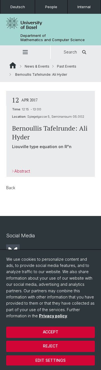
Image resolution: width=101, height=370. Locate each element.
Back (10, 187)
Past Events (66, 66)
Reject (50, 346)
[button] (25, 52)
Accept (50, 331)
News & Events (37, 66)
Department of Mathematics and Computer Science (52, 38)
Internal (84, 7)
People (51, 7)
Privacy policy (53, 315)
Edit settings (50, 360)
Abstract (22, 171)
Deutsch (17, 7)
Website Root (13, 65)
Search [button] (70, 52)
